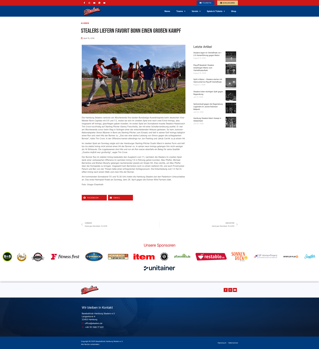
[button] (94, 197)
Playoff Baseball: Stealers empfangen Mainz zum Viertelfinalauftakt (203, 67)
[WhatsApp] (99, 2)
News (167, 11)
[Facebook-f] (226, 290)
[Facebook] (84, 2)
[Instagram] (89, 2)
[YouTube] (94, 2)
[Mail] (104, 2)
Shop (233, 11)
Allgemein (85, 23)
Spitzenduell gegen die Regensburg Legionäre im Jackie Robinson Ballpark (208, 106)
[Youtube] (235, 290)
